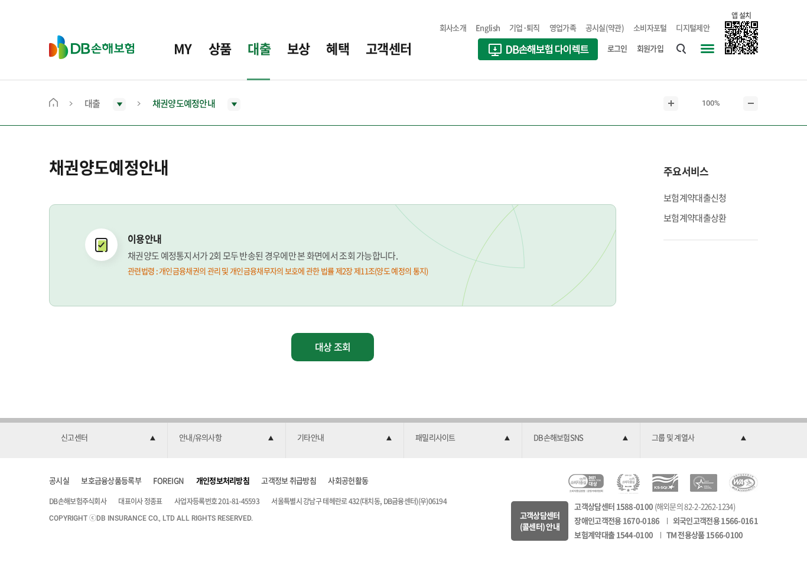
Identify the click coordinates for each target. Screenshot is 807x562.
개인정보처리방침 (222, 480)
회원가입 (650, 48)
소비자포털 (650, 27)
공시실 (59, 480)
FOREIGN (168, 480)
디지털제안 (693, 27)
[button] (108, 438)
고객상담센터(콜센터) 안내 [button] (540, 520)
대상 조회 (333, 346)
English (488, 27)
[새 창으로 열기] (538, 50)
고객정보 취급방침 (288, 480)
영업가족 (562, 27)
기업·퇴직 (524, 27)
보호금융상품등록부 (111, 480)
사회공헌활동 (348, 480)
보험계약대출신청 (694, 197)
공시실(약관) (604, 27)
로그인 (617, 48)
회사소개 (453, 27)
